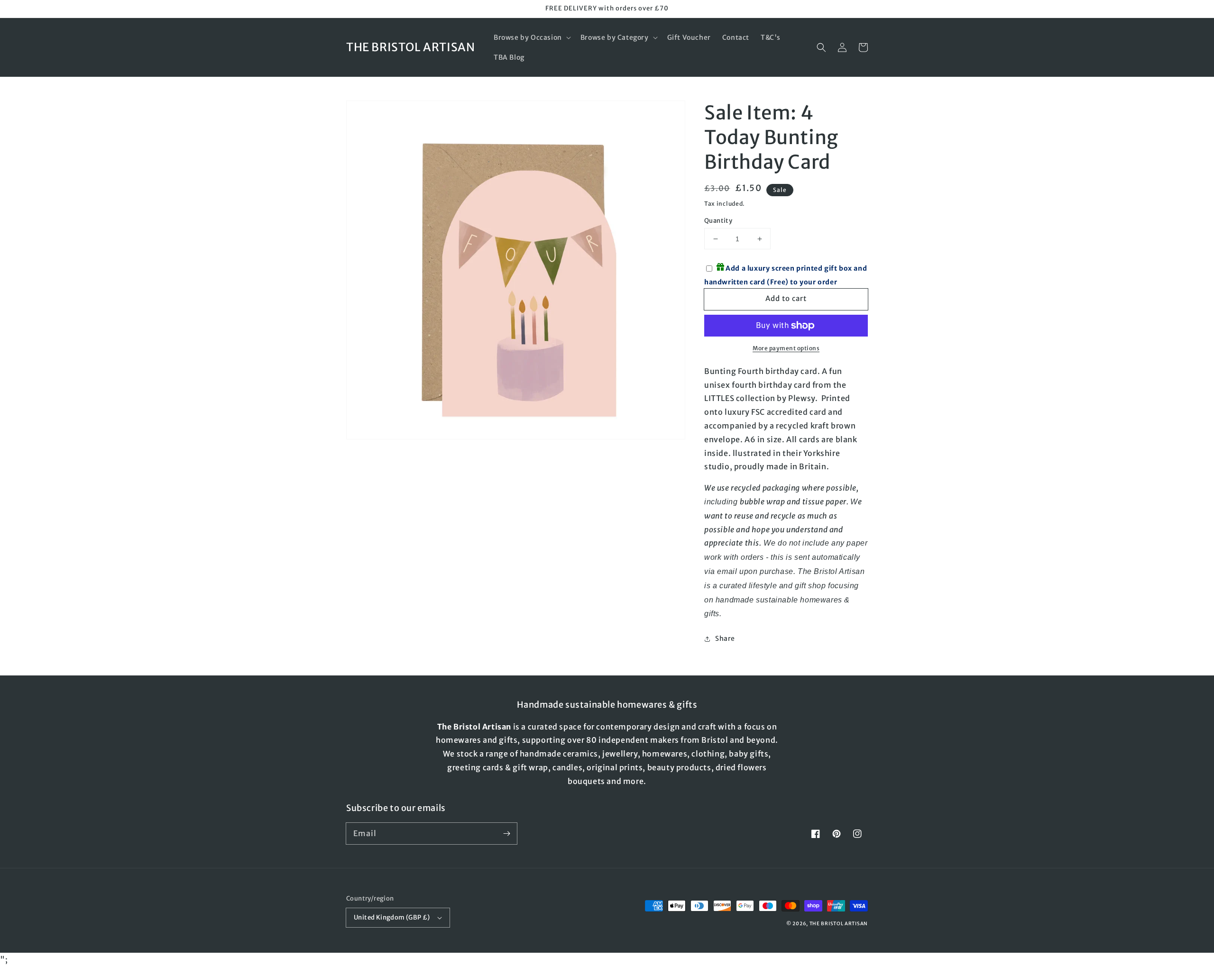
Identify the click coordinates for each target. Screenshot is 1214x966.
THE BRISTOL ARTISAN (838, 923)
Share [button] (725, 638)
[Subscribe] (506, 833)
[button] (531, 37)
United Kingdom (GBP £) (392, 917)
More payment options (786, 348)
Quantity (718, 221)
